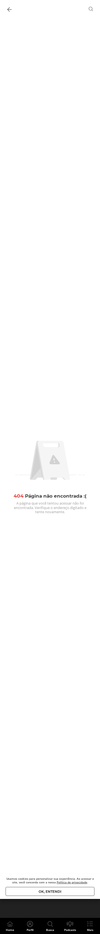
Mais (90, 930)
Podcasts (70, 930)
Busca (50, 930)
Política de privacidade (72, 882)
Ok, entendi (50, 891)
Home (10, 930)
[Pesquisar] (91, 9)
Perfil (30, 930)
